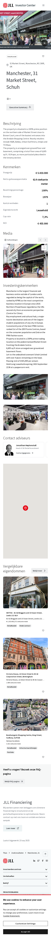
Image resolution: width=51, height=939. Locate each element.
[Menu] (43, 5)
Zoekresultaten (17, 853)
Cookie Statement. (11, 916)
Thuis (5, 853)
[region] (25, 917)
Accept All (25, 932)
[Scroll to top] (45, 854)
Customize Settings (25, 923)
